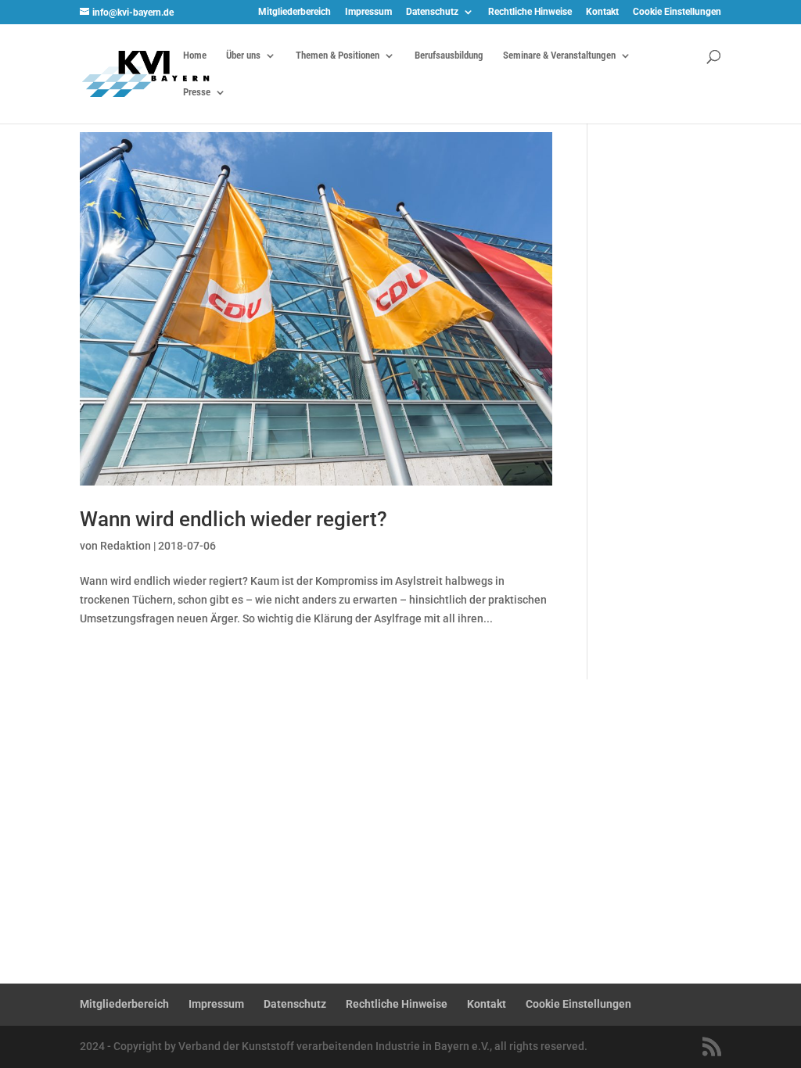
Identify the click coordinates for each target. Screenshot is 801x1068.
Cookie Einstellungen (677, 12)
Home (195, 55)
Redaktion (125, 545)
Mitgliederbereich (294, 12)
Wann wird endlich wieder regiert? (233, 519)
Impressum (368, 12)
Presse (196, 92)
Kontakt (602, 12)
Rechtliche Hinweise (530, 12)
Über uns (243, 55)
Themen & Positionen (337, 55)
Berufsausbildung (449, 55)
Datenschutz (432, 12)
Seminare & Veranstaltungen (559, 55)
